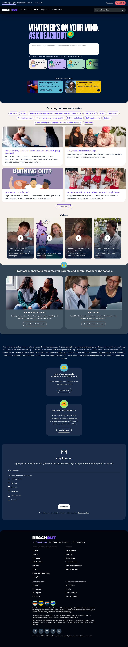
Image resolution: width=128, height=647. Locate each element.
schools (99, 347)
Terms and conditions (38, 636)
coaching (51, 316)
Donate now (64, 390)
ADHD (23, 113)
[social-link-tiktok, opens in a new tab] (35, 631)
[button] (20, 238)
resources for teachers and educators (98, 316)
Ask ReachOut (105, 352)
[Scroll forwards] (96, 64)
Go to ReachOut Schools (93, 324)
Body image (90, 113)
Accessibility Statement (68, 636)
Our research (37, 589)
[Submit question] (96, 52)
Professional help (25, 118)
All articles (62, 207)
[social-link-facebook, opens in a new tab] (53, 631)
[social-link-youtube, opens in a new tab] (47, 631)
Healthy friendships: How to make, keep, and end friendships (55, 113)
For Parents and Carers (58, 542)
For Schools (38, 3)
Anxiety (13, 113)
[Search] (122, 10)
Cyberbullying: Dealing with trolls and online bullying (58, 122)
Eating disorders (93, 118)
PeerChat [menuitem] (34, 10)
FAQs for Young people (74, 566)
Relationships (37, 562)
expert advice (41, 316)
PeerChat (62, 352)
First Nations (70, 558)
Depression (113, 113)
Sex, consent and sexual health (49, 118)
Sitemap (58, 636)
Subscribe (64, 507)
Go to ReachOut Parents (34, 324)
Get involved (64, 430)
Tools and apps (71, 562)
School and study (74, 118)
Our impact (36, 593)
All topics (89, 122)
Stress (101, 113)
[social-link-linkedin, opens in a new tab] (59, 631)
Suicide (107, 118)
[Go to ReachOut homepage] (9, 10)
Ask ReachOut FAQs (76, 56)
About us (109, 3)
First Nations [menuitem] (57, 10)
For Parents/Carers (24, 3)
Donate (68, 589)
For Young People (9, 3)
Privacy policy (83, 513)
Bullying (35, 555)
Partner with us (71, 593)
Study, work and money (41, 573)
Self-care (35, 566)
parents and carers (85, 347)
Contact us (36, 597)
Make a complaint (72, 597)
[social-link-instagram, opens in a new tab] (41, 631)
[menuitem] (24, 10)
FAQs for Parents (72, 569)
